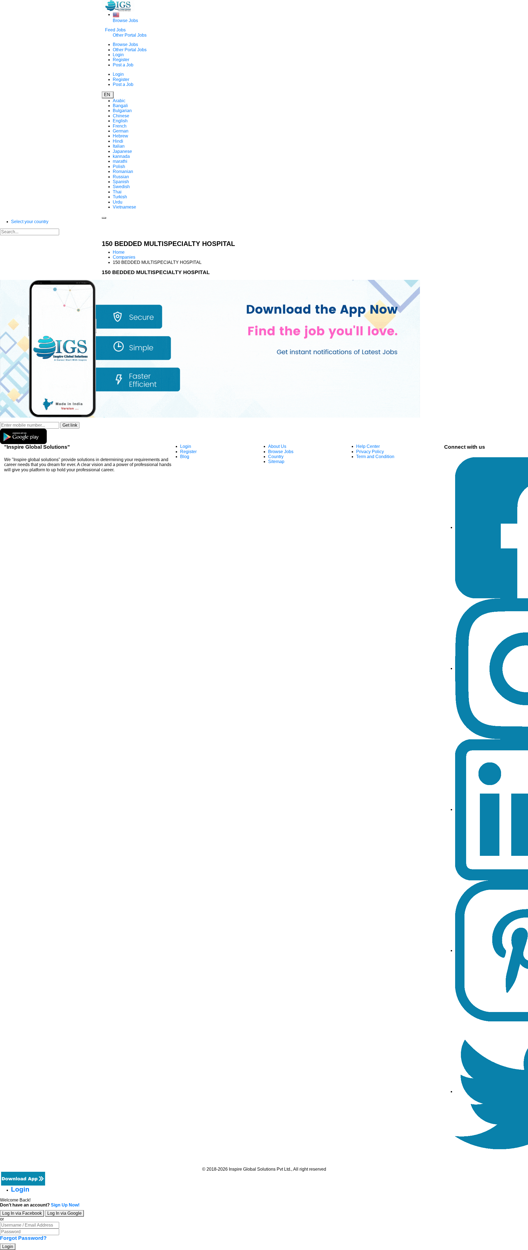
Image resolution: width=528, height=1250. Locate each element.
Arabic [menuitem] (119, 100)
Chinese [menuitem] (121, 115)
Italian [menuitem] (119, 146)
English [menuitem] (120, 120)
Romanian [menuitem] (123, 171)
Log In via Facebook (22, 1213)
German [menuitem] (120, 131)
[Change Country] (116, 14)
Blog (184, 456)
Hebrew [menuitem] (120, 136)
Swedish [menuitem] (121, 186)
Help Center (368, 446)
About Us (277, 446)
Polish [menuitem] (119, 166)
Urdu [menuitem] (117, 202)
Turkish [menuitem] (120, 196)
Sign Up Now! (65, 1205)
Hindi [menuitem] (118, 141)
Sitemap (276, 461)
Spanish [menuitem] (121, 181)
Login (118, 54)
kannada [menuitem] (121, 156)
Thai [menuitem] (117, 192)
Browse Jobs (125, 20)
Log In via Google (64, 1213)
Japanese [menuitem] (122, 151)
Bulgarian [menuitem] (122, 110)
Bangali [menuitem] (120, 105)
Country (276, 456)
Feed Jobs (115, 30)
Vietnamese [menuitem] (124, 207)
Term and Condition (375, 456)
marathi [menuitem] (120, 161)
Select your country (29, 221)
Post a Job (123, 65)
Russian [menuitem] (121, 176)
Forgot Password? (23, 1238)
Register (121, 59)
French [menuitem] (120, 126)
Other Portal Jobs (130, 35)
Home (119, 252)
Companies (124, 257)
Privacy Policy (370, 451)
